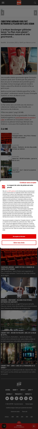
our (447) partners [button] (11, 191)
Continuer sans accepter (28, 182)
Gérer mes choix (19, 243)
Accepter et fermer (19, 236)
